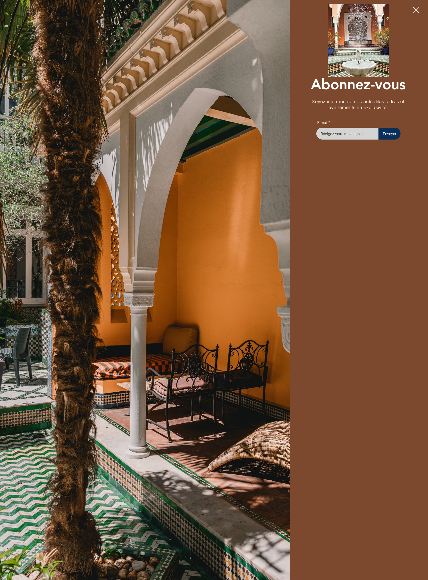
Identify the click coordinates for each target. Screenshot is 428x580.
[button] (416, 10)
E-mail (322, 122)
